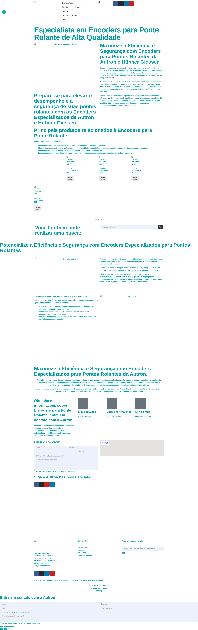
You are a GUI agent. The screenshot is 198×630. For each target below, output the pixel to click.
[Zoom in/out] (1, 626)
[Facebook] (36, 484)
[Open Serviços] (82, 7)
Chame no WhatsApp (119, 411)
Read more (70, 178)
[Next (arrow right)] (5, 629)
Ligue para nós (87, 411)
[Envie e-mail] (140, 403)
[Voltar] (4, 12)
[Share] (9, 626)
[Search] (160, 227)
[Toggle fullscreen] (5, 626)
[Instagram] (121, 3)
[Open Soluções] (70, 7)
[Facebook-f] (115, 3)
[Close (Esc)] (12, 626)
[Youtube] (131, 3)
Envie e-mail (142, 411)
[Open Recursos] (70, 11)
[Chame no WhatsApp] (112, 403)
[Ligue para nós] (83, 403)
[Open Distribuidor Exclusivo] (79, 15)
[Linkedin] (126, 3)
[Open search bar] (99, 2)
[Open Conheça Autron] (75, 3)
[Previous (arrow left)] (1, 629)
